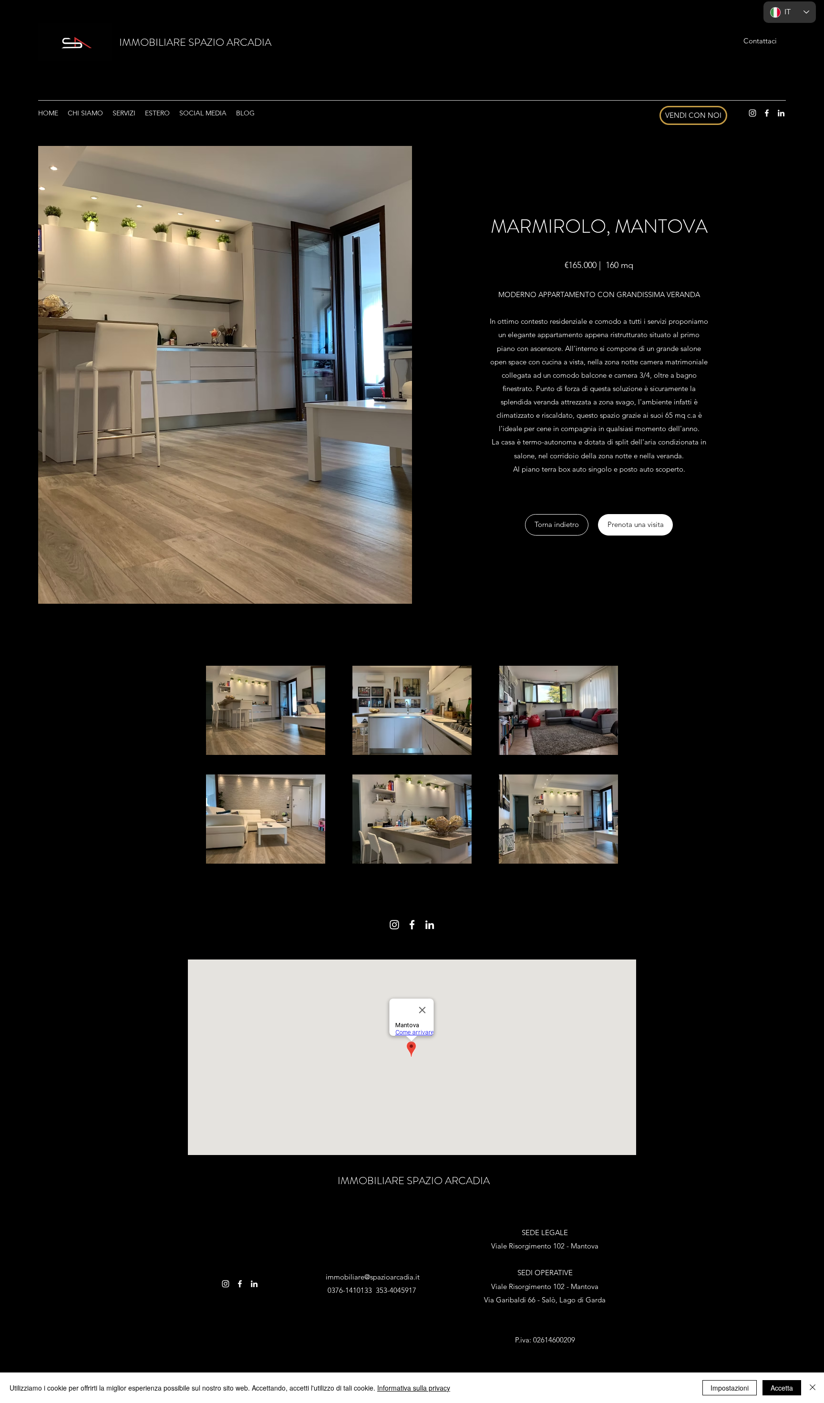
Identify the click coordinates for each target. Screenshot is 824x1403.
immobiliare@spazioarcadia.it (373, 1276)
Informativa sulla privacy (413, 1388)
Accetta (782, 1388)
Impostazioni (730, 1388)
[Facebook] (767, 113)
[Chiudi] (812, 1387)
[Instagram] (752, 113)
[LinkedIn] (781, 113)
